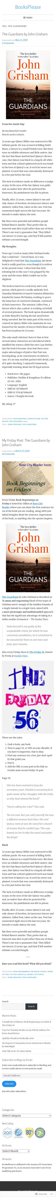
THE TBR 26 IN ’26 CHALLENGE (16, 1051)
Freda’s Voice (21, 656)
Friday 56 (22, 974)
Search (5, 1001)
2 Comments (8, 43)
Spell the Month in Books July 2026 (18, 1038)
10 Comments (8, 454)
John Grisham (14, 424)
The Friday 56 (36, 652)
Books (43, 971)
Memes (30, 974)
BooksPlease (28, 7)
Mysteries (39, 974)
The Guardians (29, 424)
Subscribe (9, 1084)
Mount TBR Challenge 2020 (15, 421)
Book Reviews (20, 419)
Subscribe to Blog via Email (17, 1059)
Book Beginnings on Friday (27, 971)
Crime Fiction (33, 419)
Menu (29, 18)
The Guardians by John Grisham (25, 34)
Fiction (44, 419)
